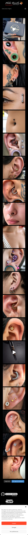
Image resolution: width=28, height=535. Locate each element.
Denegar (14, 527)
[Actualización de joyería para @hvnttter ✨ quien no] (14, 75)
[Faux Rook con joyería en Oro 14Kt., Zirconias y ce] (14, 329)
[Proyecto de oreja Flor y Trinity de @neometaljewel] (14, 421)
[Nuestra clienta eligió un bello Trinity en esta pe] (14, 444)
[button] (26, 507)
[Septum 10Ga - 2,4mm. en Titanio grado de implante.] (14, 214)
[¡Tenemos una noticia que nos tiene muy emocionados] (14, 29)
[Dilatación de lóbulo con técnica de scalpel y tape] (14, 52)
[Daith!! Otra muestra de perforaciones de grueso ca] (14, 191)
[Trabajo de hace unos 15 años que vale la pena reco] (14, 260)
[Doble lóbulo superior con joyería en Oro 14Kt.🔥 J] (14, 398)
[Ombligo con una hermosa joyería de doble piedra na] (14, 121)
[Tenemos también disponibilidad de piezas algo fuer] (14, 98)
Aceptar (14, 523)
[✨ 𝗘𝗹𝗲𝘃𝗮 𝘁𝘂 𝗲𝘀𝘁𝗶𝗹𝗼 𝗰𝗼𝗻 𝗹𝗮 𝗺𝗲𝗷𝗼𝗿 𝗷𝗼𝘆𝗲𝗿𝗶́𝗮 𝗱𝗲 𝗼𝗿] (14, 352)
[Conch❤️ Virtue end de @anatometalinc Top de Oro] (14, 168)
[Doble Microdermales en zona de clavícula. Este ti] (14, 237)
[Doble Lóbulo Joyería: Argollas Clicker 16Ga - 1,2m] (14, 467)
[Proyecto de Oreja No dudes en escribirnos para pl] (14, 144)
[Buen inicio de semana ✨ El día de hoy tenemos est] (14, 283)
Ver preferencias (14, 531)
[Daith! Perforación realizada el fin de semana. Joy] (14, 375)
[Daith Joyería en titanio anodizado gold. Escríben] (14, 306)
